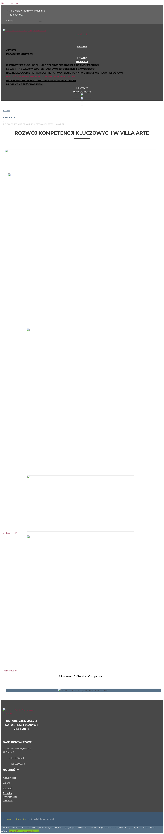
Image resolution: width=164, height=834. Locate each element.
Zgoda (12, 831)
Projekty (9, 117)
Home (6, 110)
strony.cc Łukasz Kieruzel (16, 819)
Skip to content (10, 3)
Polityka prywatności (27, 831)
